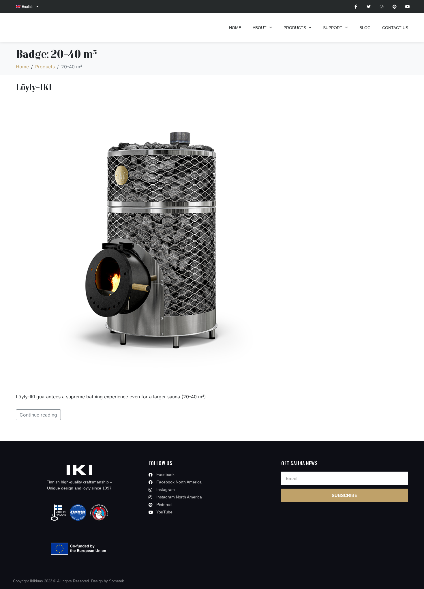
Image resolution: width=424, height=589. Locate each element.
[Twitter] (368, 6)
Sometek (116, 581)
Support (332, 27)
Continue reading (38, 415)
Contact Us (395, 27)
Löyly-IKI (34, 87)
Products (295, 27)
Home (235, 27)
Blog (365, 27)
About (260, 27)
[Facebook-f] (355, 6)
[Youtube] (407, 6)
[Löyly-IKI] (161, 242)
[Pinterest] (394, 6)
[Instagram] (381, 6)
